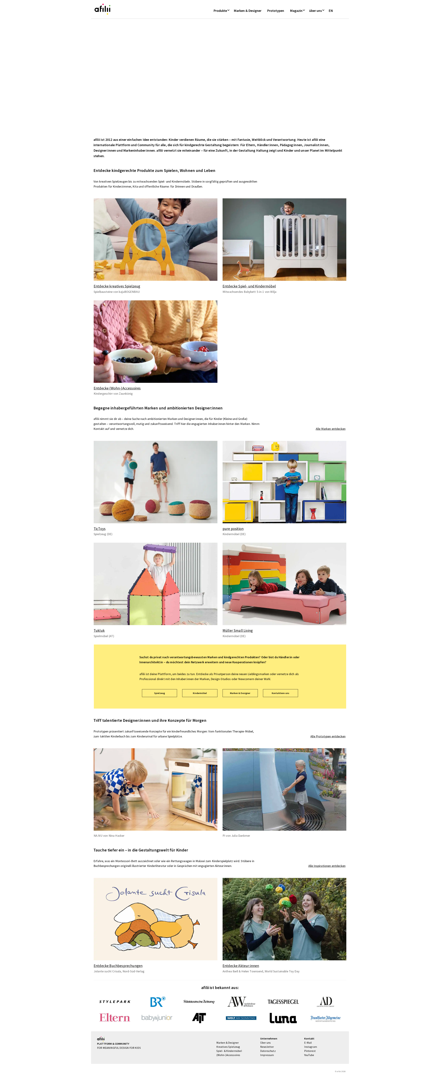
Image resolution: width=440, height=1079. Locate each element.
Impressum (267, 1055)
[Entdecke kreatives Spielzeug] (155, 239)
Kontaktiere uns (280, 693)
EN (331, 10)
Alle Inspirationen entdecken (326, 866)
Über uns (265, 1042)
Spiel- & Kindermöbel (229, 1051)
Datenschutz (268, 1051)
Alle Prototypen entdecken (327, 736)
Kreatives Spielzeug (228, 1046)
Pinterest (310, 1051)
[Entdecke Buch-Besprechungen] (155, 919)
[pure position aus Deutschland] (284, 482)
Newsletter (267, 1046)
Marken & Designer (247, 10)
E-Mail (308, 1042)
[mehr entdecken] (155, 239)
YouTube (309, 1055)
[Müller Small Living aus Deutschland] (284, 584)
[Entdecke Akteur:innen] (284, 919)
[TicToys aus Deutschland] (155, 482)
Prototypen (275, 10)
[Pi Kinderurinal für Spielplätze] (284, 789)
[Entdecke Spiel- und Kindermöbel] (284, 239)
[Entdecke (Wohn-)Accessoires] (155, 341)
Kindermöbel (200, 693)
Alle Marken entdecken (330, 429)
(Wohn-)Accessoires (228, 1055)
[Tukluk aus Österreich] (155, 584)
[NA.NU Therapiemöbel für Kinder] (155, 789)
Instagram (310, 1046)
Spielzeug (159, 693)
